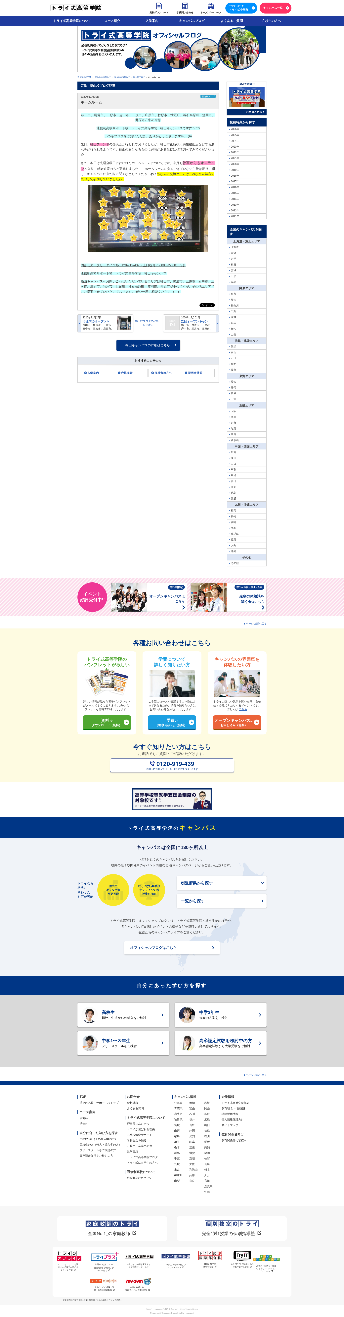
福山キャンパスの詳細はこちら (147, 345)
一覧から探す (193, 901)
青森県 (178, 1108)
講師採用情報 (230, 1114)
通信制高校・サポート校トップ (99, 1102)
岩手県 (178, 1114)
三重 (192, 1147)
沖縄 (207, 1191)
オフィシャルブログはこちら (153, 948)
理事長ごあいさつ (138, 1123)
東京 (177, 1169)
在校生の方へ (271, 20)
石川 (192, 1114)
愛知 (192, 1136)
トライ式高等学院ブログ (142, 1157)
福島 (177, 1136)
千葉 (177, 1158)
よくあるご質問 (232, 20)
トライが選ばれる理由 (141, 1129)
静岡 (192, 1130)
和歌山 (193, 1169)
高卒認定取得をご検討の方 (96, 1155)
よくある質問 (135, 1108)
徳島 (207, 1130)
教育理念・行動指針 (234, 1108)
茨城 (177, 1164)
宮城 (177, 1125)
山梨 (177, 1180)
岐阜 (192, 1141)
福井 (192, 1119)
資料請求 (132, 1102)
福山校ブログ (139, 77)
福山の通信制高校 (122, 77)
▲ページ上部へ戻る (255, 623)
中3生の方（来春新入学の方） (98, 1139)
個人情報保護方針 (233, 1119)
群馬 (177, 1153)
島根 (207, 1102)
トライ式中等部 (238, 8)
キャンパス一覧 (273, 7)
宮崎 (207, 1180)
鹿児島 (208, 1186)
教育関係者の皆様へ (234, 1140)
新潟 (192, 1102)
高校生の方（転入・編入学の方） (100, 1144)
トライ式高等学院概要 (235, 1102)
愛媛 (207, 1141)
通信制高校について (139, 1178)
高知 (207, 1147)
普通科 (84, 1118)
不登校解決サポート (139, 1134)
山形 (177, 1130)
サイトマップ (230, 1125)
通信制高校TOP (84, 77)
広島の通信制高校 (103, 77)
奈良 (192, 1180)
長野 (192, 1125)
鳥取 (207, 1114)
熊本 (207, 1169)
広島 (207, 1119)
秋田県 (178, 1119)
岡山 (207, 1108)
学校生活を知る (137, 1140)
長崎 (207, 1164)
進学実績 (132, 1151)
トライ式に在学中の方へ (142, 1162)
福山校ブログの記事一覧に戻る (148, 323)
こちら (243, 709)
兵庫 (192, 1175)
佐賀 (207, 1158)
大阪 (192, 1164)
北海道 (178, 1102)
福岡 (207, 1153)
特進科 (84, 1123)
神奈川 (178, 1175)
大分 (207, 1175)
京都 (192, 1158)
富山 (192, 1108)
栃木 (177, 1147)
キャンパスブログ (192, 20)
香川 (207, 1136)
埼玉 (177, 1141)
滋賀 (192, 1153)
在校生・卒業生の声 (139, 1146)
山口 (207, 1125)
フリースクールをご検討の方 (98, 1150)
